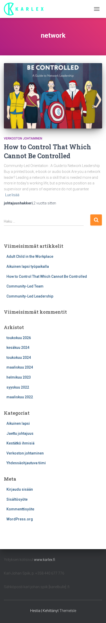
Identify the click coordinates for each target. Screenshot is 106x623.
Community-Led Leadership (29, 296)
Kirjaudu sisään (19, 489)
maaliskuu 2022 (19, 397)
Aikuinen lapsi (18, 423)
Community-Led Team (24, 286)
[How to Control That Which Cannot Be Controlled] (53, 95)
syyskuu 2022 (17, 387)
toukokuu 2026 (18, 338)
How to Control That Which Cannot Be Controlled (47, 276)
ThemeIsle (67, 611)
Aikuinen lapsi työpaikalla (27, 266)
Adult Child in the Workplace (29, 256)
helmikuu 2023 (18, 377)
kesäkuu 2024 (17, 347)
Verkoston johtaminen (23, 138)
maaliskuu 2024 (19, 367)
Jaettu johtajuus (19, 433)
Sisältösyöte (17, 499)
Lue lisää (12, 195)
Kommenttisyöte (20, 509)
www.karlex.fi (44, 560)
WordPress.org (19, 519)
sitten (44, 203)
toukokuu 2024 (18, 357)
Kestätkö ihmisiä (20, 443)
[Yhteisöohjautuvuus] (25, 9)
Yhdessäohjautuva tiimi (26, 463)
